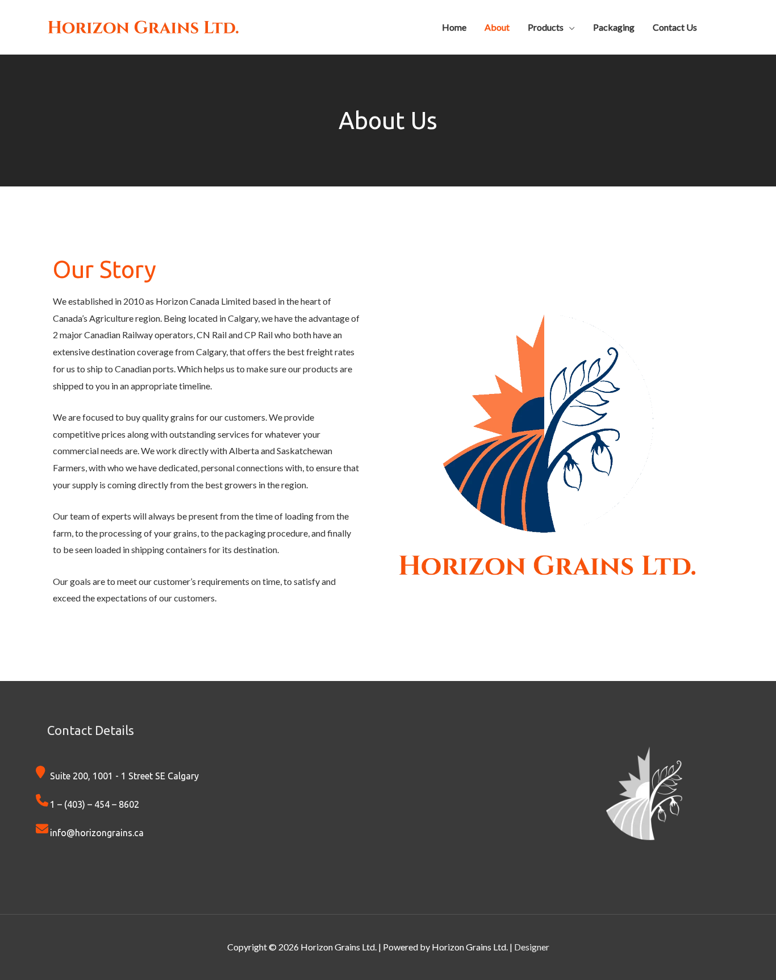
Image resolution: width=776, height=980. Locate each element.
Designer (531, 946)
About (497, 27)
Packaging (614, 27)
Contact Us (675, 27)
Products (546, 27)
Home (454, 27)
